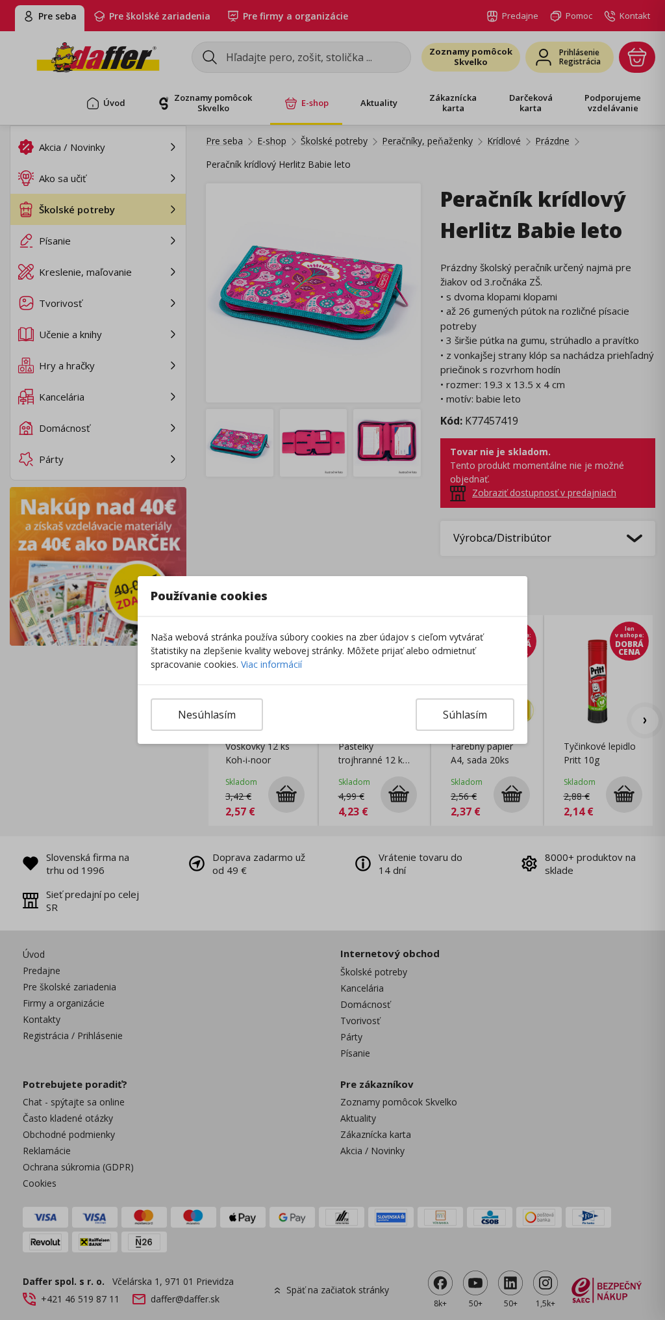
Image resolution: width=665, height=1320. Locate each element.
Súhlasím (465, 714)
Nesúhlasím (207, 714)
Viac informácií (271, 664)
